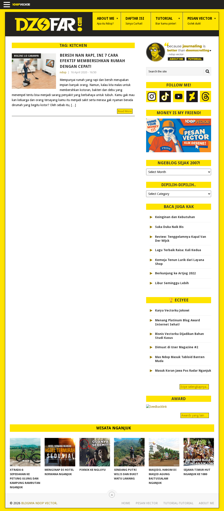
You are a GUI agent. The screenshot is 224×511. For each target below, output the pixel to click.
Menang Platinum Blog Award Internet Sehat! (177, 322)
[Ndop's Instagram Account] (152, 97)
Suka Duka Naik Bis (169, 227)
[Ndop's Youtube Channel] (178, 97)
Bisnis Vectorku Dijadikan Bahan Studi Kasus (179, 336)
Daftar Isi (135, 20)
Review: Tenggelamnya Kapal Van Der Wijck (180, 238)
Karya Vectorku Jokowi (172, 310)
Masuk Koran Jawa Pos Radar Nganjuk (183, 370)
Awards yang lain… (194, 415)
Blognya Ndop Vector (38, 503)
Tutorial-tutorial (178, 503)
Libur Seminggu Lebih (172, 283)
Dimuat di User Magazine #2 (176, 347)
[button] (7, 5)
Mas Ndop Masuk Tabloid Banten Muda (180, 359)
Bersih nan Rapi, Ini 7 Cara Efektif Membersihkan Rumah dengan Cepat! (92, 60)
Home (125, 503)
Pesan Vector (199, 20)
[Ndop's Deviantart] (192, 97)
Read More (125, 111)
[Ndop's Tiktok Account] (165, 97)
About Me (105, 20)
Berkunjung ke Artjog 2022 (175, 273)
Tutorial (166, 20)
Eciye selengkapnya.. (194, 386)
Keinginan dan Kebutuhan (175, 217)
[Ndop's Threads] (205, 97)
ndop (63, 72)
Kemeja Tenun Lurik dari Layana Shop (179, 262)
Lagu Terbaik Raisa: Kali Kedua (178, 250)
